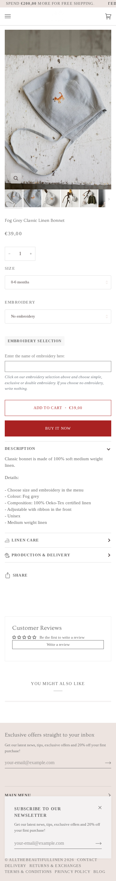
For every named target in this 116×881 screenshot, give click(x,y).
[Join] (94, 843)
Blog (99, 871)
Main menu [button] (18, 795)
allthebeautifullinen (36, 860)
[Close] (102, 805)
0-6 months (20, 282)
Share (20, 575)
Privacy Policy (72, 871)
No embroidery (23, 316)
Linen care (25, 540)
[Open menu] (14, 16)
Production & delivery (41, 555)
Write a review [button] (58, 644)
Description (20, 448)
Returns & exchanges (55, 865)
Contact (87, 860)
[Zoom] (16, 178)
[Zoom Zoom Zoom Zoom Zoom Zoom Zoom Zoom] (58, 109)
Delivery (15, 865)
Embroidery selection (35, 341)
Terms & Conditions (28, 871)
